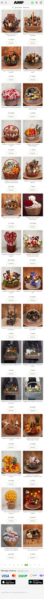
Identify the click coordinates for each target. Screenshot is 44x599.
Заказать (11, 43)
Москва (26, 7)
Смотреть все (22, 571)
